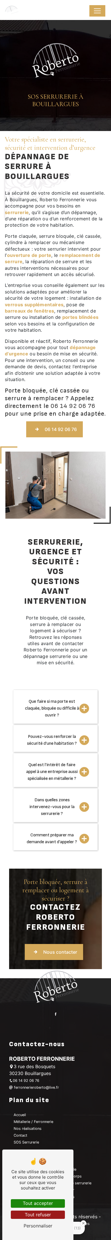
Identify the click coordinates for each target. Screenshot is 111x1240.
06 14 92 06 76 (73, 406)
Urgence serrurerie (75, 1183)
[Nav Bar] (97, 11)
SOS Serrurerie (26, 1142)
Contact (20, 1135)
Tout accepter (38, 1203)
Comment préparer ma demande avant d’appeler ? (52, 838)
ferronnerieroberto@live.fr (36, 1087)
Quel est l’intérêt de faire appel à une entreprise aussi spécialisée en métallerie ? (52, 771)
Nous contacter (60, 952)
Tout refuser (38, 1214)
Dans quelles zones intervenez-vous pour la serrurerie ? (52, 806)
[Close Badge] (83, 1223)
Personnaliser (38, 1226)
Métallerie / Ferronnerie (33, 1122)
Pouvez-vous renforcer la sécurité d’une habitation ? (52, 740)
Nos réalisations (28, 1128)
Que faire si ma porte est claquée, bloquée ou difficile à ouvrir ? (52, 708)
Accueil (20, 1115)
